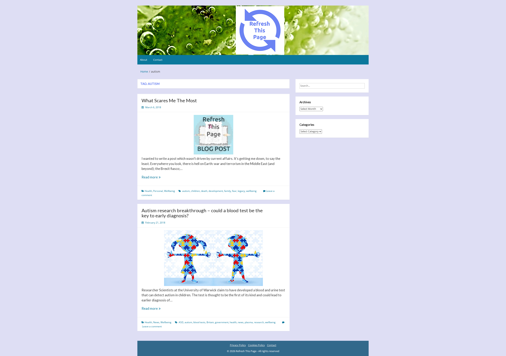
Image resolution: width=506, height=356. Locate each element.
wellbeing (251, 191)
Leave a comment (152, 326)
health (233, 322)
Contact (157, 60)
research (259, 322)
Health (148, 191)
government (221, 322)
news (241, 322)
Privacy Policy (238, 345)
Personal (158, 191)
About (143, 60)
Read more (154, 177)
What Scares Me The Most (169, 100)
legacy (241, 191)
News (156, 322)
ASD (181, 322)
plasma (249, 322)
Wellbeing (169, 191)
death (204, 191)
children (195, 191)
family (227, 191)
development (216, 191)
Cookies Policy (256, 345)
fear (234, 191)
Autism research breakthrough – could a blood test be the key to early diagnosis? (202, 212)
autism (186, 191)
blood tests (199, 322)
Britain (210, 322)
